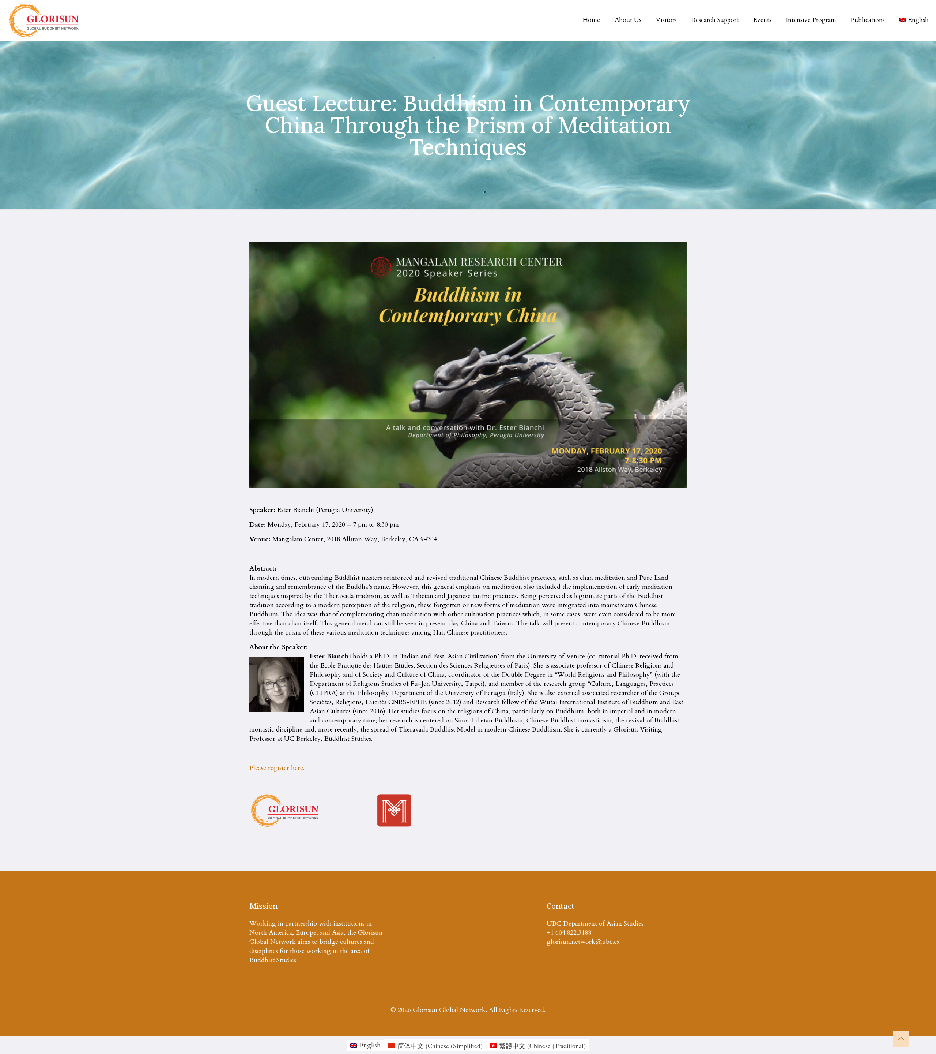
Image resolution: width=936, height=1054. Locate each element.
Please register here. (277, 768)
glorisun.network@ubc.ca (583, 941)
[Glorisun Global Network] (44, 20)
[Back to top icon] (901, 1039)
